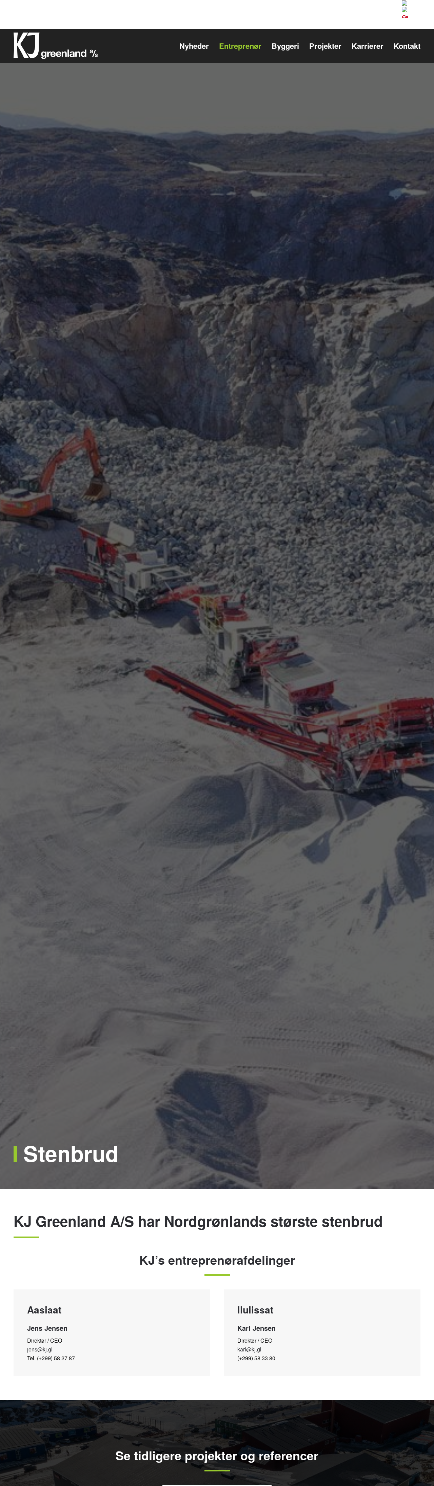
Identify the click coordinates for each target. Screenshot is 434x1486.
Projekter (325, 45)
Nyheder (194, 45)
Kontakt (407, 45)
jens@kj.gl (40, 1349)
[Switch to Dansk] (410, 2)
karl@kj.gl (249, 1349)
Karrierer (367, 45)
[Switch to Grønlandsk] (405, 15)
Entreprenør (240, 45)
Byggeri (285, 45)
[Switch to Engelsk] (411, 9)
